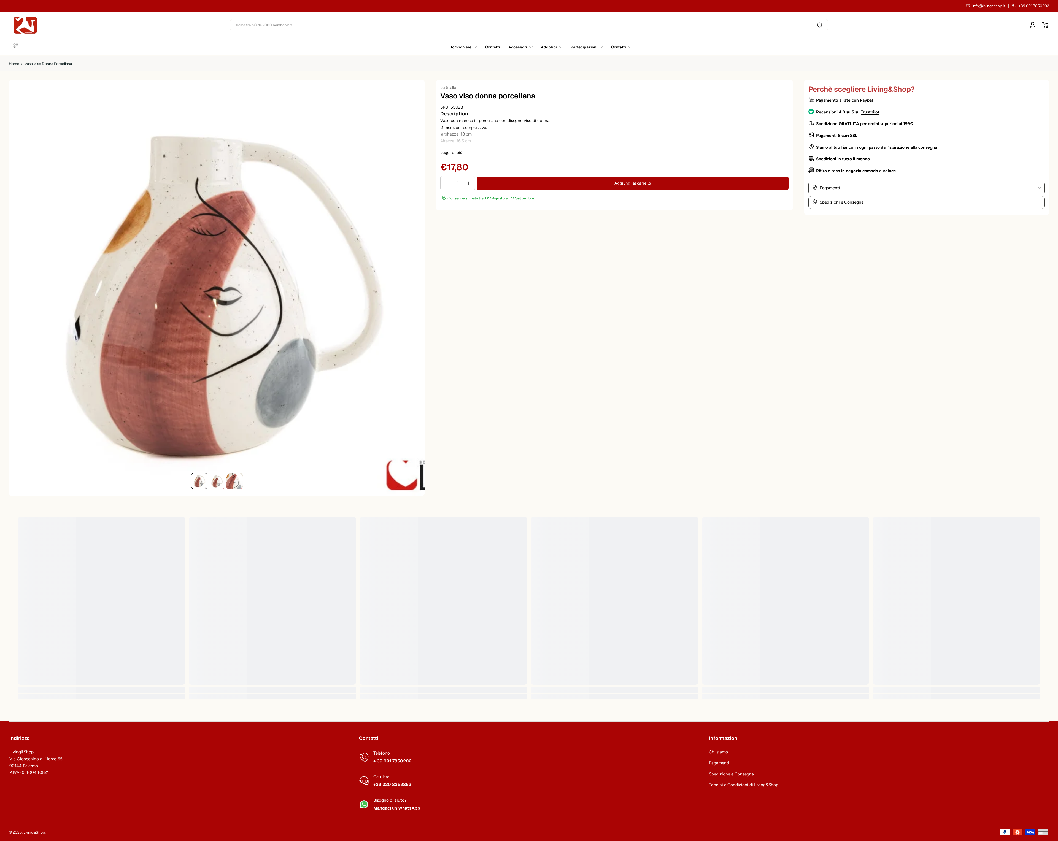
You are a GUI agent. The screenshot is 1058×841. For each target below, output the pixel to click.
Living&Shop (34, 832)
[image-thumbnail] (199, 481)
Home (14, 63)
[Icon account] (1032, 25)
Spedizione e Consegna (731, 774)
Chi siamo (718, 752)
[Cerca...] (819, 25)
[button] (1045, 25)
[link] (619, 47)
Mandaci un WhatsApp (396, 808)
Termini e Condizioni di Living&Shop (743, 784)
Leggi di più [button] (451, 152)
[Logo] (25, 25)
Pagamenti (719, 763)
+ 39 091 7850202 (392, 761)
